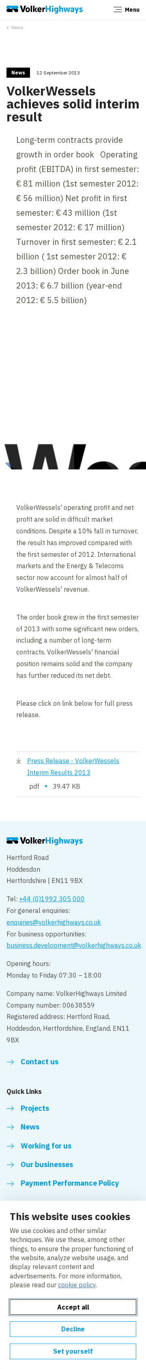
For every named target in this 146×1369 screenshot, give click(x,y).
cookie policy (77, 1285)
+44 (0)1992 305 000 (52, 899)
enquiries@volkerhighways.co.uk (53, 922)
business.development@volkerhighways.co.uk (73, 945)
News (17, 27)
